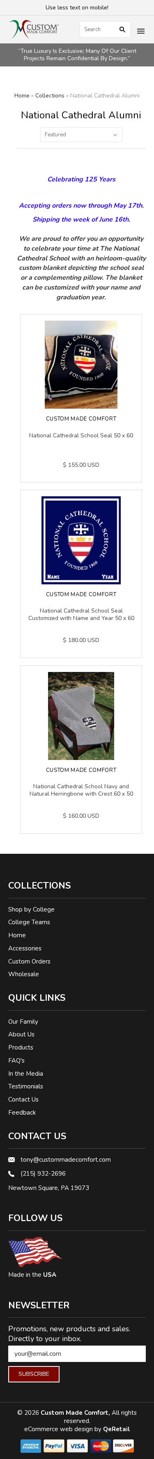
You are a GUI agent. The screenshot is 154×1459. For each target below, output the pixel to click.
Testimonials (25, 1086)
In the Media (25, 1074)
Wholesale (23, 974)
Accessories (24, 948)
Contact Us (23, 1099)
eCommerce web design (59, 1429)
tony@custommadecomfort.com (66, 1160)
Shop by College (31, 909)
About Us (21, 1034)
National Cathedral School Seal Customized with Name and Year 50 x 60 (81, 614)
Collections (49, 96)
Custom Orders (29, 961)
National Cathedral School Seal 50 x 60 (81, 435)
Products (20, 1047)
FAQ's (16, 1060)
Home (22, 96)
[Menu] (141, 32)
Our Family (23, 1022)
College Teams (29, 922)
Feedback (22, 1112)
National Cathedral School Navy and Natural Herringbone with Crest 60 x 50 (81, 790)
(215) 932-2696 (43, 1173)
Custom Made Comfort (81, 419)
